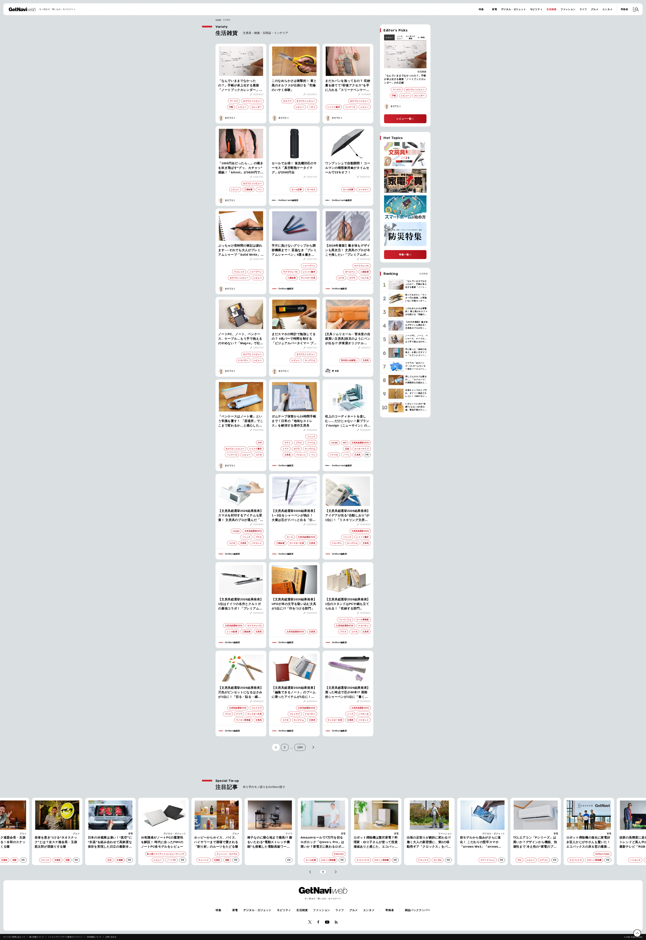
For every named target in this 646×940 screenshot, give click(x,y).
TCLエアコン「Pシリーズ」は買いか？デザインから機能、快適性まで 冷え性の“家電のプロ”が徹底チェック (482, 842)
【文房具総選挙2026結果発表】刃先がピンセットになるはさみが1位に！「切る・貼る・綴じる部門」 (240, 692)
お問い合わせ (110, 937)
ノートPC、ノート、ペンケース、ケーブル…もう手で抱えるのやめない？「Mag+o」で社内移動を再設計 (240, 339)
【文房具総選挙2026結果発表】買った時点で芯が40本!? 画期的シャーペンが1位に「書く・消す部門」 (347, 692)
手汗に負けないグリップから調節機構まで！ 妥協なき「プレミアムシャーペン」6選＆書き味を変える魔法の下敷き (294, 250)
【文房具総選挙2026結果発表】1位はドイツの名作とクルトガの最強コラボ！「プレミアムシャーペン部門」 (240, 604)
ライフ (583, 9)
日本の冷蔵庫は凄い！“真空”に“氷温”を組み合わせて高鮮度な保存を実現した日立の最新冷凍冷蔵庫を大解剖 (57, 842)
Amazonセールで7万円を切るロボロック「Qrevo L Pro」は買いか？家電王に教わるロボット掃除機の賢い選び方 (269, 842)
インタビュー (400, 37)
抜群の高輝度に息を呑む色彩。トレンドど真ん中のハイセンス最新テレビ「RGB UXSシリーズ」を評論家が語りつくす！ (588, 842)
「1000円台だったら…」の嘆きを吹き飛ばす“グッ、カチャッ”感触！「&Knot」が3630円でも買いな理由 (240, 168)
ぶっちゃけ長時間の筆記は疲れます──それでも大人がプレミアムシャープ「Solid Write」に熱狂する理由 (240, 250)
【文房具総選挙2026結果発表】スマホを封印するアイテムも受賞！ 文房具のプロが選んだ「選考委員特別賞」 (240, 515)
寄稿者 (624, 9)
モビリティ (536, 9)
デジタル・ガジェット (513, 9)
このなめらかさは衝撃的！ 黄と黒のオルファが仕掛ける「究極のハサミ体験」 (294, 85)
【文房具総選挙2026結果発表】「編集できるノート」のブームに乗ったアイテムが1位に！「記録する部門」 (294, 692)
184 (300, 747)
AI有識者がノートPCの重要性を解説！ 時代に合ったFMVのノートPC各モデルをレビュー (109, 842)
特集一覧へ (405, 254)
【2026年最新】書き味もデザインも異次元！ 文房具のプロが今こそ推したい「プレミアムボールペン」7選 (347, 250)
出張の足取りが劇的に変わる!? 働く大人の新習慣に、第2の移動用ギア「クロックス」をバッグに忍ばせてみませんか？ (376, 842)
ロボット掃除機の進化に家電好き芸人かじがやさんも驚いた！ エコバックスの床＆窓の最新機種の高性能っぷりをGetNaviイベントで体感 (535, 842)
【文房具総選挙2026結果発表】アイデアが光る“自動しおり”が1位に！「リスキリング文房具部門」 (347, 515)
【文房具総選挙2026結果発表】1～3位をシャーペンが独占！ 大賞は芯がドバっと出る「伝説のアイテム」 (294, 515)
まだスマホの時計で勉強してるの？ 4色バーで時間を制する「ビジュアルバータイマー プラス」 (294, 339)
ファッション (568, 9)
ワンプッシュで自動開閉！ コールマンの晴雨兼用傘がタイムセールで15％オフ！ (347, 168)
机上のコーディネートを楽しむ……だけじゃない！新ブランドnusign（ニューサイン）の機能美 (347, 421)
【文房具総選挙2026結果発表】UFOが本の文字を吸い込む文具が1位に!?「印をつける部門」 (294, 604)
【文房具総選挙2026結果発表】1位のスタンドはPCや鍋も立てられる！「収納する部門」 (347, 604)
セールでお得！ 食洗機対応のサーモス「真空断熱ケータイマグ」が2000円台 (294, 168)
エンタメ (607, 9)
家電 (494, 9)
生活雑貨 (552, 9)
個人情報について (36, 937)
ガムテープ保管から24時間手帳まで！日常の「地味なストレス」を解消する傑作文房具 (294, 421)
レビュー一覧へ (405, 118)
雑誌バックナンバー (417, 910)
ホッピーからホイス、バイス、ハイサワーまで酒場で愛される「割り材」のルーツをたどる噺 (163, 842)
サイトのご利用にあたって (14, 937)
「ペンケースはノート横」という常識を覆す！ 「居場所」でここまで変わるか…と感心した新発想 (240, 421)
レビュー (389, 37)
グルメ (594, 9)
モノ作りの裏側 (410, 37)
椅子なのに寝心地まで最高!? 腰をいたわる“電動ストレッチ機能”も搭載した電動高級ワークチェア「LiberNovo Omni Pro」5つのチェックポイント (216, 842)
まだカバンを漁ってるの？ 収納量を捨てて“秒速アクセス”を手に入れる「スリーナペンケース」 (347, 85)
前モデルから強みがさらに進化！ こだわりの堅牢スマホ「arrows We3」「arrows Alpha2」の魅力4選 (427, 842)
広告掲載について (94, 937)
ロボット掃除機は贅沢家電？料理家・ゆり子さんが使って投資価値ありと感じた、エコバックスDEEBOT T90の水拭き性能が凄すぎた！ (323, 842)
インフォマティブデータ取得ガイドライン (65, 937)
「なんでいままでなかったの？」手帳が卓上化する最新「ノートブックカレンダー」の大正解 (240, 85)
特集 (481, 9)
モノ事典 (421, 37)
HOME (218, 20)
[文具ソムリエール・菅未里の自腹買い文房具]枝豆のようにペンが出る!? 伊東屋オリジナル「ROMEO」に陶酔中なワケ (347, 339)
